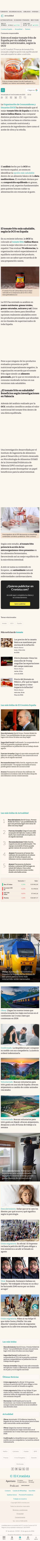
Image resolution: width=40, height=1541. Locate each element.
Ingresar (36, 1539)
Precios (5, 1458)
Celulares (16, 1451)
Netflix (5, 1451)
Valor (36, 881)
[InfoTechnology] (25, 1486)
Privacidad (20, 1513)
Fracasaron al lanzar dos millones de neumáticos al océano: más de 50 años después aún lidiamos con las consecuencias (19, 774)
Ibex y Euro (35, 20)
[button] (35, 1307)
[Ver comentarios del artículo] (25, 97)
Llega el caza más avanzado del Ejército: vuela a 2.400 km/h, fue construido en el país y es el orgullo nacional (20, 755)
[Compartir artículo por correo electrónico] (20, 97)
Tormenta (4, 11)
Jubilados (26, 11)
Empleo (26, 1451)
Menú (4, 1539)
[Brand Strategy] (31, 1481)
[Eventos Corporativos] (21, 1481)
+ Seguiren (33, 90)
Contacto (8, 1491)
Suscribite (32, 1491)
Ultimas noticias (6, 20)
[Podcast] (14, 1486)
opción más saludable (23, 173)
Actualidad (18, 29)
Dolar (12, 1539)
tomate (27, 29)
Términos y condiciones (20, 1510)
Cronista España (6, 29)
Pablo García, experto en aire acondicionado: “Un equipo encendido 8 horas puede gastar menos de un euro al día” (19, 764)
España (19, 623)
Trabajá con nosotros (20, 1499)
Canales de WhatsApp (20, 1491)
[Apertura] (10, 1481)
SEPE (35, 1451)
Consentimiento (20, 1517)
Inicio (20, 1539)
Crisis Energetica (19, 1458)
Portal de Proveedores (26, 1495)
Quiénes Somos (12, 1495)
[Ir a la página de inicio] (2, 15)
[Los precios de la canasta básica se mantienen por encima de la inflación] (7, 642)
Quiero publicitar (22, 604)
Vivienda (35, 11)
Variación (21, 881)
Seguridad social (15, 11)
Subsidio (34, 1458)
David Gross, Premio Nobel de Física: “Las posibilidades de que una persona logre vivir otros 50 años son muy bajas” (19, 735)
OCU (11, 623)
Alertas (28, 1539)
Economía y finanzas (21, 20)
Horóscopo (20, 1464)
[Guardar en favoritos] (3, 90)
